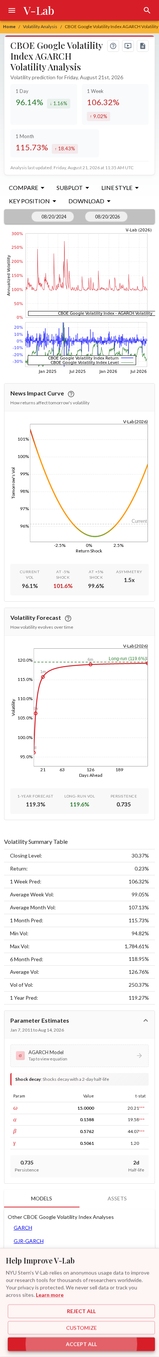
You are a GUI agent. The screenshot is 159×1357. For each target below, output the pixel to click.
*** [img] (142, 1108)
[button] (79, 1056)
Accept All (81, 1344)
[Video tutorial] (128, 46)
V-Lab (39, 10)
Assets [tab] (117, 1198)
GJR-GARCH (29, 1241)
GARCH (23, 1227)
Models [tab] (41, 1198)
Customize (81, 1327)
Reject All (81, 1311)
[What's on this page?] (113, 46)
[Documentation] (143, 46)
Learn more (50, 1294)
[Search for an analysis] (147, 10)
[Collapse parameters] (146, 1020)
